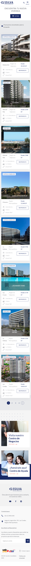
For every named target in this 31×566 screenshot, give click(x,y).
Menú (27, 3)
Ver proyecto (22, 70)
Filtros (15, 16)
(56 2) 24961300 (7, 516)
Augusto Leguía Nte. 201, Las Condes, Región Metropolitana (13, 521)
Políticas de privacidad (22, 557)
